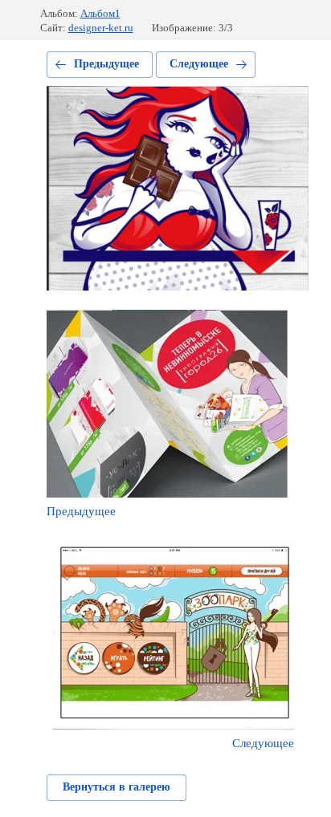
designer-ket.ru (100, 28)
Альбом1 (100, 13)
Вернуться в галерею (116, 787)
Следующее (199, 64)
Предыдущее (106, 64)
